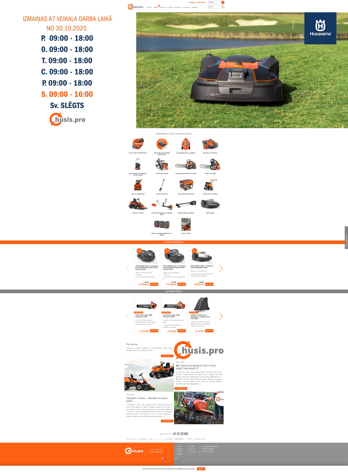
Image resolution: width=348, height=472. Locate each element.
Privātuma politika (207, 449)
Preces (149, 7)
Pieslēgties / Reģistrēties (197, 2)
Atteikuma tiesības (207, 451)
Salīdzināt (155, 263)
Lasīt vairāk (181, 388)
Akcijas (156, 7)
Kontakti (177, 7)
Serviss (162, 7)
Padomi (169, 7)
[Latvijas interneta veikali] (167, 461)
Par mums (186, 7)
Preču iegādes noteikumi (209, 446)
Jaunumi (194, 7)
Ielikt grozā (154, 284)
